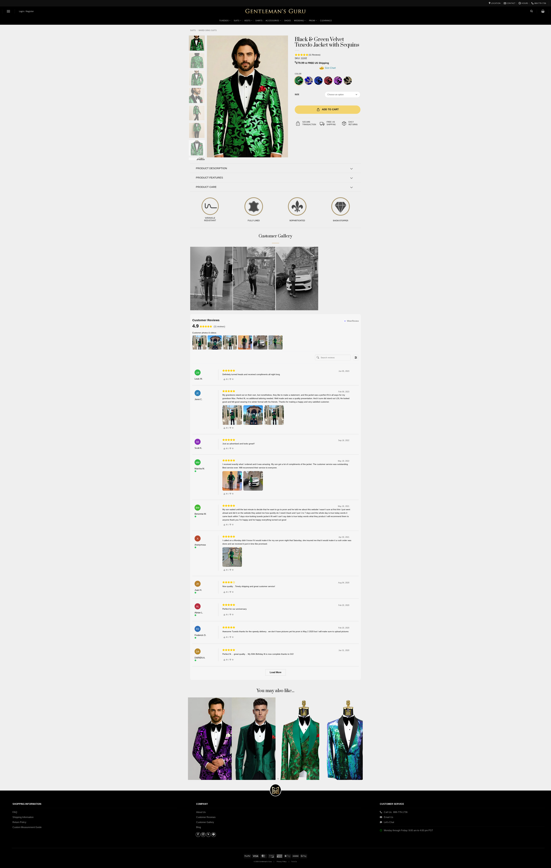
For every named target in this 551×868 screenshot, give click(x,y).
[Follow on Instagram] (203, 834)
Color (298, 74)
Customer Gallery (205, 822)
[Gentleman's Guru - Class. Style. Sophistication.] (275, 11)
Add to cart (330, 109)
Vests (247, 20)
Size (297, 94)
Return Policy (19, 822)
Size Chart (330, 68)
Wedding (299, 20)
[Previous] (212, 96)
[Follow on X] (208, 834)
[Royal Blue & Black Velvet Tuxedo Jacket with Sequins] (318, 80)
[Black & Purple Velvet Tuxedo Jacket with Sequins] (338, 80)
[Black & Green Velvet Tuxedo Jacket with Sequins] (299, 80)
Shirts (258, 20)
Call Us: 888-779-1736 (396, 812)
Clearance (326, 20)
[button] (8, 11)
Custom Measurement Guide (27, 827)
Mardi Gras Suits (208, 30)
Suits (236, 20)
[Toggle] (351, 169)
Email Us (389, 817)
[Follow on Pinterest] (213, 834)
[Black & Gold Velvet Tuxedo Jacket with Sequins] (348, 80)
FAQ (14, 812)
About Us (201, 812)
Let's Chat (389, 822)
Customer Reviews (206, 817)
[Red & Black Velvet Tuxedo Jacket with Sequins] (328, 80)
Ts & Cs (294, 861)
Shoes (287, 20)
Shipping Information (23, 817)
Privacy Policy (282, 861)
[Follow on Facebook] (198, 834)
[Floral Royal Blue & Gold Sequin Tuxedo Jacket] (308, 80)
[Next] (282, 96)
